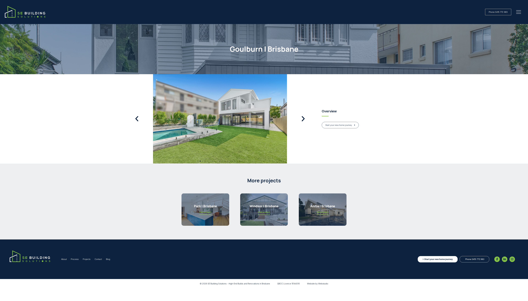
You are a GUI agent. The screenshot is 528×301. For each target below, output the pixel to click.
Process (75, 259)
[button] (498, 12)
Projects (86, 259)
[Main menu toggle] (518, 12)
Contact (98, 259)
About (64, 259)
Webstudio (323, 283)
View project (205, 212)
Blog (108, 259)
